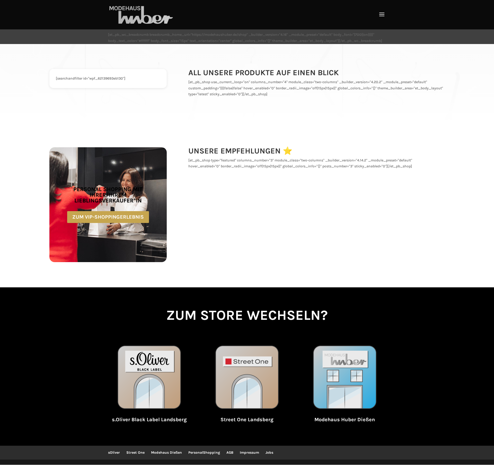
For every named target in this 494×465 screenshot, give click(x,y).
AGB (229, 452)
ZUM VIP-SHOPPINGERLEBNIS (108, 217)
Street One (135, 452)
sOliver (114, 452)
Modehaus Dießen (166, 452)
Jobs (269, 452)
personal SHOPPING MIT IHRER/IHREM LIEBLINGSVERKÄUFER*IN (108, 195)
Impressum (249, 452)
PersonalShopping (204, 452)
